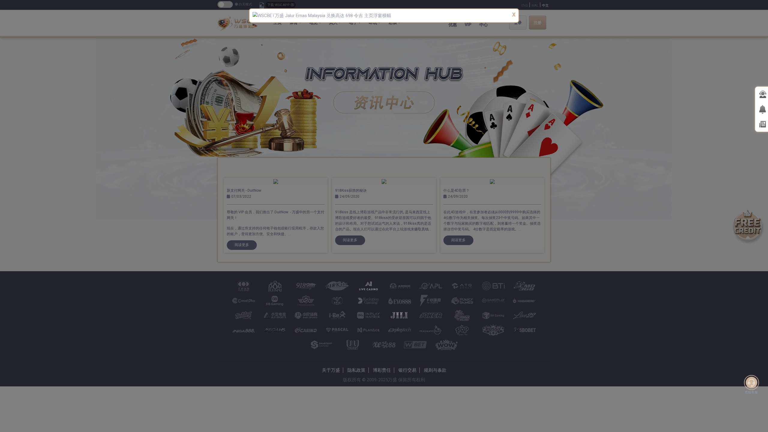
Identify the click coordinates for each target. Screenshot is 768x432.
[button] (272, 15)
